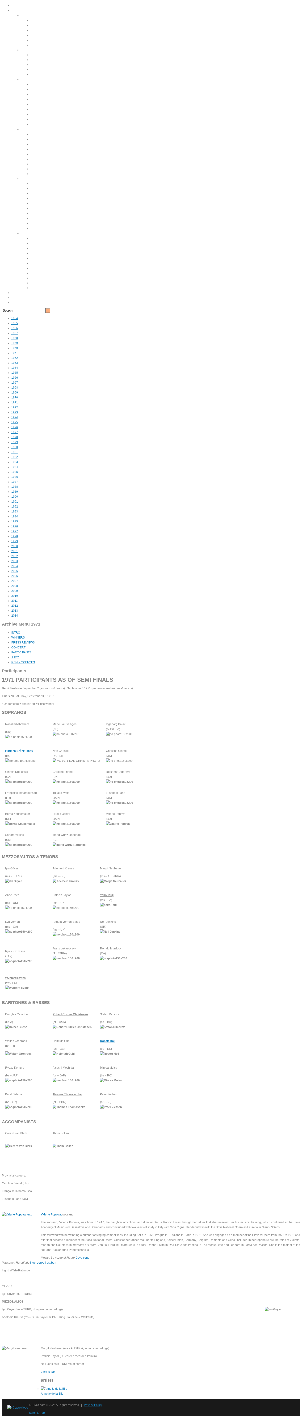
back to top (48, 1371)
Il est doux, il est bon (43, 1262)
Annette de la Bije (52, 1393)
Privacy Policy (93, 1405)
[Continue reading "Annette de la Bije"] (54, 1388)
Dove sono (82, 1257)
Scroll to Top (37, 1412)
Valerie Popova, (51, 1214)
